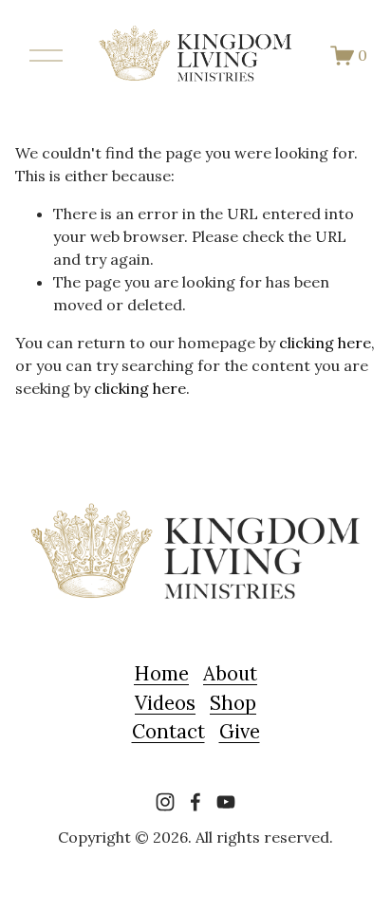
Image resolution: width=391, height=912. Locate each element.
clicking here (325, 342)
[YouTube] (225, 801)
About (230, 673)
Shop (233, 703)
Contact (168, 731)
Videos (165, 703)
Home (161, 673)
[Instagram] (165, 801)
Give (239, 731)
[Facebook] (195, 801)
